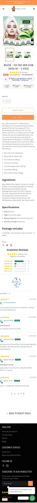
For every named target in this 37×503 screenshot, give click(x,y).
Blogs (4, 441)
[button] (15, 72)
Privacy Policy (7, 435)
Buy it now (18, 117)
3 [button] (18, 394)
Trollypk (9, 497)
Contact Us (6, 452)
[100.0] (17, 282)
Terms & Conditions (9, 432)
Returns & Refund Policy (11, 455)
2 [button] (14, 394)
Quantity (5, 96)
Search (4, 438)
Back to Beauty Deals (20, 413)
